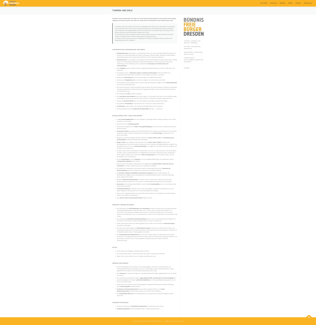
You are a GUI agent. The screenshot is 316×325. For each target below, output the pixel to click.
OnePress (167, 321)
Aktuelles (273, 3)
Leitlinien (263, 3)
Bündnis (282, 3)
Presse (290, 3)
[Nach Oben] (309, 317)
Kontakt (298, 3)
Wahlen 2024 (308, 3)
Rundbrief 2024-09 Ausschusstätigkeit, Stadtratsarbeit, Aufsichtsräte (193, 59)
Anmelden (187, 68)
